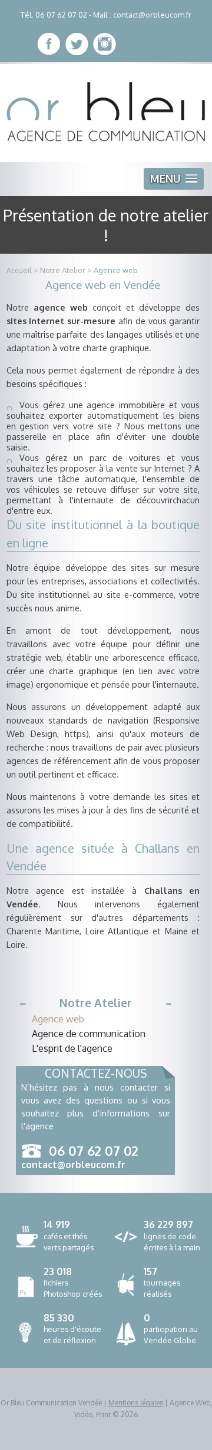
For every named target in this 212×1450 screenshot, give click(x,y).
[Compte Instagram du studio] (104, 44)
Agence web (116, 270)
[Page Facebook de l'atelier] (49, 44)
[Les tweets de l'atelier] (76, 44)
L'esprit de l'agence (72, 1048)
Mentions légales (135, 1402)
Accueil (19, 270)
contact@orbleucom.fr (152, 14)
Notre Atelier (62, 270)
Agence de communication (88, 1033)
